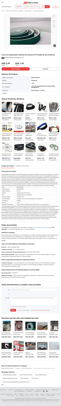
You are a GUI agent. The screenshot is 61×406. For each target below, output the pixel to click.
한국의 (12, 395)
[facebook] (43, 391)
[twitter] (46, 391)
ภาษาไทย (32, 395)
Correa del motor (24, 378)
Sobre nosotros (3, 389)
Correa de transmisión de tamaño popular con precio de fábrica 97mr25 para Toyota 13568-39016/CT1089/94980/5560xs (42, 114)
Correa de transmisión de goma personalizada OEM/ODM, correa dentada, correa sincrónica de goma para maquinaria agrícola (30, 114)
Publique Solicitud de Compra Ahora (40, 310)
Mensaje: (8, 297)
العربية (17, 395)
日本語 (26, 394)
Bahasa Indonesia (50, 395)
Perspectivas (29, 391)
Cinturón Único (34, 378)
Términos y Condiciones (54, 400)
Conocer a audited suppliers (19, 391)
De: (9, 290)
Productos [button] (18, 6)
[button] (2, 2)
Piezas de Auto (28, 11)
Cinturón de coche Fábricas (26, 374)
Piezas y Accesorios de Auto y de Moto (14, 11)
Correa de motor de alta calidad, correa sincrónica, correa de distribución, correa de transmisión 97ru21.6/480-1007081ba (7, 154)
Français (31, 394)
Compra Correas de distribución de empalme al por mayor (16, 382)
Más (2, 384)
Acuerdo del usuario (19, 389)
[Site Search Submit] (47, 6)
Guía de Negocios (37, 391)
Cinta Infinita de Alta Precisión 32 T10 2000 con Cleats (6, 354)
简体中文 (15, 394)
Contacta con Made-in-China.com (42, 389)
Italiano (53, 394)
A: (9, 294)
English (10, 394)
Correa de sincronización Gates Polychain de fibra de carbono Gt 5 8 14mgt (42, 134)
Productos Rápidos (55, 389)
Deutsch (42, 394)
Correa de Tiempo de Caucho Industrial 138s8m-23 (18, 154)
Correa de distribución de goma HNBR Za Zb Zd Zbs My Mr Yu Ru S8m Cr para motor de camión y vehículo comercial (7, 134)
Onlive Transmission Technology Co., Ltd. (14, 57)
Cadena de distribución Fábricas (10, 378)
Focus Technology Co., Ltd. (27, 398)
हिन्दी (27, 395)
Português (48, 394)
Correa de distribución (38, 11)
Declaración (10, 389)
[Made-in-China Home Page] (30, 2)
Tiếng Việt (43, 395)
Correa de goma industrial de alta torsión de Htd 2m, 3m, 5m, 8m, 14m (29, 154)
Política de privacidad (29, 389)
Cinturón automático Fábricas (10, 374)
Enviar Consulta (15, 69)
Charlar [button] (46, 69)
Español (36, 394)
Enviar (13, 310)
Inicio (2, 11)
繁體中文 (21, 394)
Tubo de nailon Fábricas (40, 374)
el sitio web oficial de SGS (40, 227)
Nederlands (22, 395)
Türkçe (37, 395)
